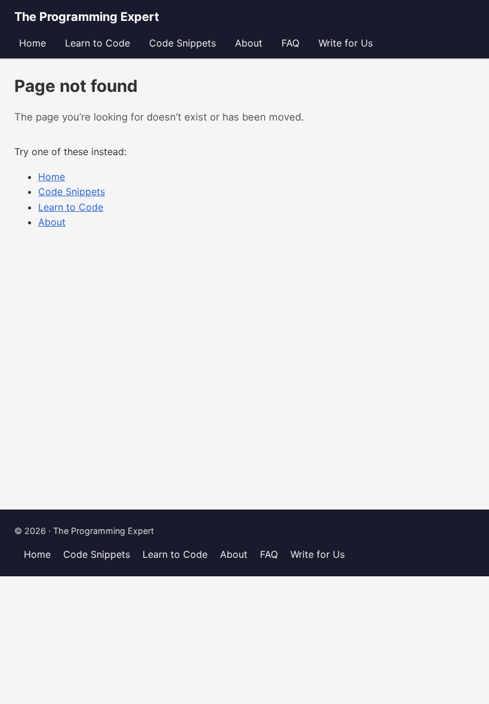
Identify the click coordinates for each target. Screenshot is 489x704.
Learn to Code (97, 43)
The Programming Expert (86, 17)
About (248, 43)
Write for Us (345, 43)
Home (32, 43)
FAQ (290, 43)
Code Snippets (182, 43)
